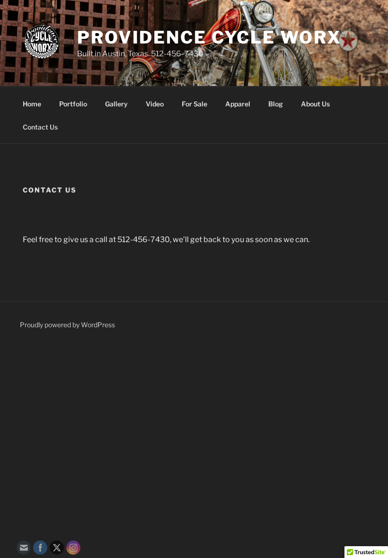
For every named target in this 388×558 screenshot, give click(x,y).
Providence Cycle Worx (209, 37)
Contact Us (40, 127)
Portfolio (73, 104)
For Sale (194, 104)
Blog (275, 104)
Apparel (237, 104)
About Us (315, 104)
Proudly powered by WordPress (67, 325)
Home (32, 104)
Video (155, 104)
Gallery (116, 104)
